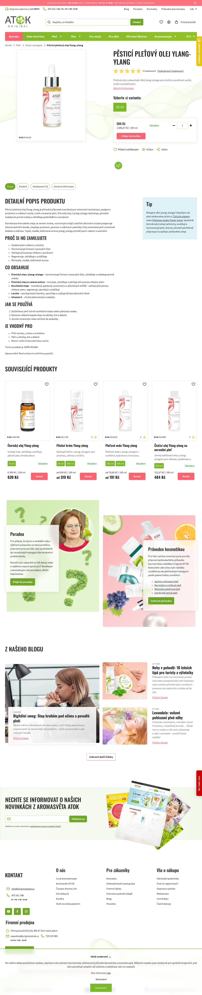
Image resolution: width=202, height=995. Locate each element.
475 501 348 (17, 895)
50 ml (61, 463)
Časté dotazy (164, 903)
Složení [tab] (23, 186)
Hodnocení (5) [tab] (40, 186)
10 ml (12, 463)
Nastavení (101, 979)
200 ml (110, 463)
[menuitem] (14, 36)
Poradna (138, 9)
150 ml (159, 465)
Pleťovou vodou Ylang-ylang (167, 220)
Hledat (137, 22)
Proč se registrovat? (167, 883)
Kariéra (60, 898)
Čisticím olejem (181, 216)
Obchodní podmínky (168, 878)
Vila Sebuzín (62, 893)
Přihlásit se (78, 819)
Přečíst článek (21, 738)
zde (109, 973)
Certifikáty (162, 898)
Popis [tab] (10, 186)
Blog (126, 9)
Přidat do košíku (131, 136)
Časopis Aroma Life (66, 888)
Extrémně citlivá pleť (165, 592)
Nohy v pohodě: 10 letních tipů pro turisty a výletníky (172, 670)
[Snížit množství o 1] (174, 125)
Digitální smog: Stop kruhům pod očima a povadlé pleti (51, 718)
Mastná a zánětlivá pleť (167, 589)
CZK (192, 9)
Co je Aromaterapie (66, 878)
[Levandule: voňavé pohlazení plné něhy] (125, 726)
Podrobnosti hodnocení (170, 71)
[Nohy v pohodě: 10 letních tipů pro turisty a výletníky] (125, 680)
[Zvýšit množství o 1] (191, 125)
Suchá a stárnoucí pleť (166, 581)
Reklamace (163, 893)
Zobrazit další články (101, 756)
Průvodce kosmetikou (173, 9)
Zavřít (127, 153)
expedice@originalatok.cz (25, 936)
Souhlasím (101, 987)
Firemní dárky (113, 888)
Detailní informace (123, 88)
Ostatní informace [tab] (64, 186)
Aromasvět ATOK (65, 883)
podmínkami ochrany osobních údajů (45, 826)
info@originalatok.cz (22, 888)
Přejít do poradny (23, 581)
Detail (39, 476)
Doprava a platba (166, 888)
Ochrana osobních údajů (119, 893)
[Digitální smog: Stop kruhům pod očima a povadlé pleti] (52, 703)
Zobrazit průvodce (161, 600)
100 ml (70, 463)
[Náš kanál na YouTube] (8, 911)
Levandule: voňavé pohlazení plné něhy (167, 715)
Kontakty (152, 9)
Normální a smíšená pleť (167, 585)
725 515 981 (52, 936)
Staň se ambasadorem (68, 903)
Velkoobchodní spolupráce (120, 883)
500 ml (120, 463)
